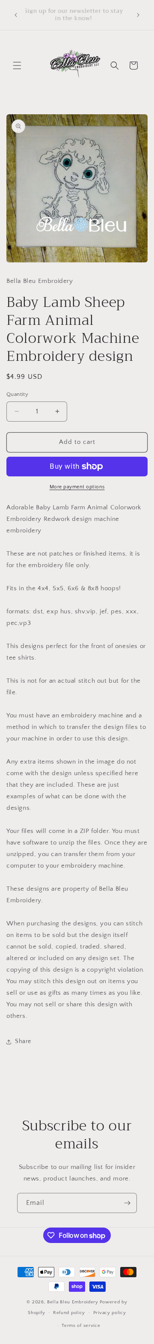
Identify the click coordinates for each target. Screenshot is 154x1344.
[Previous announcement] (15, 15)
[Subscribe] (127, 1203)
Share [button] (23, 1041)
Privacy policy (109, 1312)
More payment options (77, 487)
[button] (17, 65)
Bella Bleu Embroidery (72, 1302)
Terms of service (81, 1325)
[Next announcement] (138, 15)
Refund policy (69, 1312)
